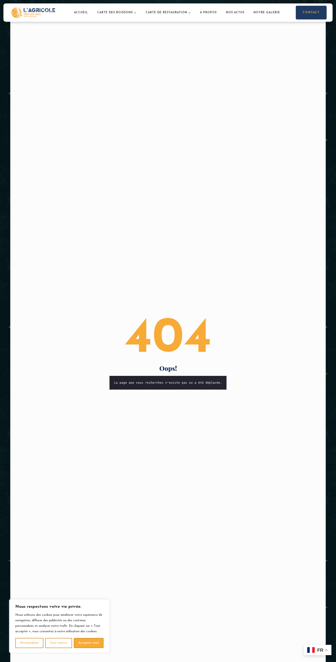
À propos (208, 12)
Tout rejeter (58, 643)
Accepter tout (88, 643)
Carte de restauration (166, 12)
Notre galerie (266, 12)
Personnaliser (29, 643)
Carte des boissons (115, 12)
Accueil (81, 12)
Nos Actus (235, 12)
